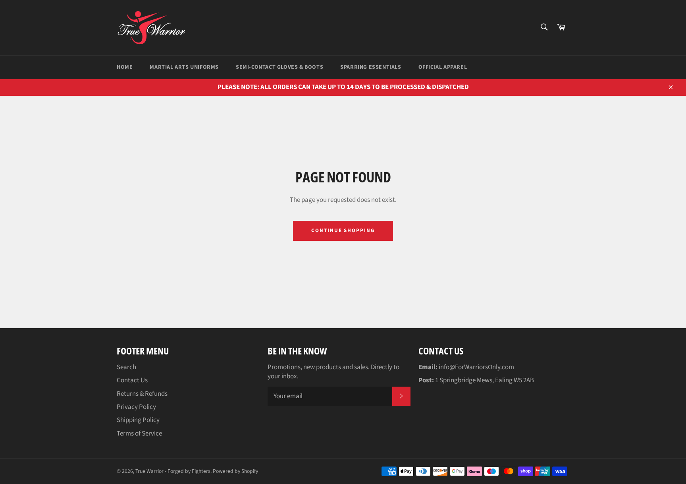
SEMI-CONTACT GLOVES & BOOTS (279, 67)
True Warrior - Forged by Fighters (172, 471)
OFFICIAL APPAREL (442, 67)
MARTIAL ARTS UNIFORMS (184, 67)
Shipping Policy (138, 420)
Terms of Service (139, 433)
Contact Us (132, 380)
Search (126, 367)
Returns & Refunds (142, 394)
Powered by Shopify (235, 471)
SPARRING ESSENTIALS (370, 67)
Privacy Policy (136, 407)
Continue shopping (343, 230)
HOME (125, 67)
